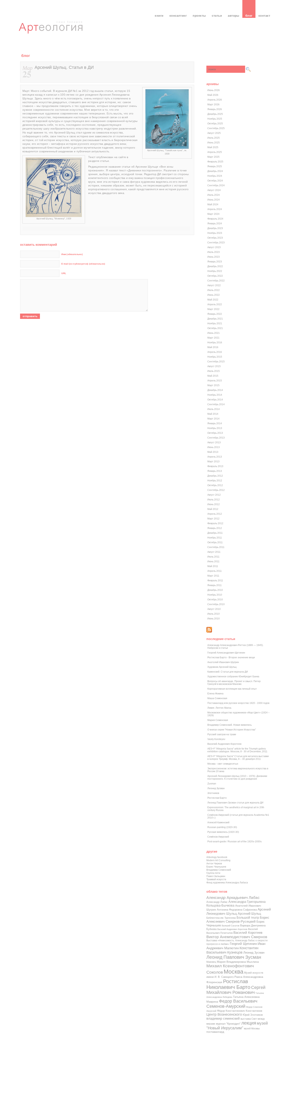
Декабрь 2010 (215, 590)
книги (159, 15)
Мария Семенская (217, 720)
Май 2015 (212, 375)
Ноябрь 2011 (214, 537)
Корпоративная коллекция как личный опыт (232, 688)
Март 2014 (213, 418)
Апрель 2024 (214, 209)
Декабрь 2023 (215, 228)
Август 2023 (214, 247)
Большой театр (248, 917)
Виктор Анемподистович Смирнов (236, 937)
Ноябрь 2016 (214, 342)
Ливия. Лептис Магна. (219, 707)
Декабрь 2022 (215, 266)
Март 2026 (213, 104)
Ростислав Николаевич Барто (228, 984)
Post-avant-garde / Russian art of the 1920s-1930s (234, 841)
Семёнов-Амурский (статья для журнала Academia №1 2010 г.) (238, 816)
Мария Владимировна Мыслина (238, 961)
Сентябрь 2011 (215, 547)
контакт (264, 15)
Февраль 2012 (215, 523)
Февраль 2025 (215, 161)
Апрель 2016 (214, 352)
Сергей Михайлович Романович (235, 990)
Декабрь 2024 (215, 171)
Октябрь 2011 (215, 542)
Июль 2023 (213, 252)
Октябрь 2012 (215, 485)
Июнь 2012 (213, 504)
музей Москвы (252, 1028)
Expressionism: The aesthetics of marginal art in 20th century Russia (235, 809)
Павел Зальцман (215, 876)
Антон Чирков (214, 863)
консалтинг (178, 15)
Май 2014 (212, 414)
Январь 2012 (214, 528)
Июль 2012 (213, 499)
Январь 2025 (214, 166)
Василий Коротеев (247, 933)
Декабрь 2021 (215, 318)
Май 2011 (212, 566)
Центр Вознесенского (224, 1014)
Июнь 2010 (213, 618)
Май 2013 (212, 452)
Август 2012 (214, 494)
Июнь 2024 (213, 199)
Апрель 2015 (214, 380)
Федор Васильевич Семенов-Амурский (231, 1004)
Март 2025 (213, 156)
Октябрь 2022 (215, 275)
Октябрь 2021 (215, 328)
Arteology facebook (216, 857)
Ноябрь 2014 (214, 394)
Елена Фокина (215, 693)
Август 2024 (214, 190)
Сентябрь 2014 (216, 404)
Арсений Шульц (249, 913)
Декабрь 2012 (215, 475)
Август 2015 (214, 366)
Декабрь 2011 (215, 533)
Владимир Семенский (218, 869)
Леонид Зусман (216, 788)
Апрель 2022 (214, 304)
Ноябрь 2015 (214, 356)
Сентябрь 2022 (216, 280)
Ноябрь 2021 (214, 323)
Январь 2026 (214, 109)
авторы (233, 15)
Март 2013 (213, 461)
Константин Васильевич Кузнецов (232, 950)
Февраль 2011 (215, 580)
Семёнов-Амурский (218, 836)
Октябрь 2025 (215, 123)
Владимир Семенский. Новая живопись (229, 725)
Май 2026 (212, 95)
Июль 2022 (213, 290)
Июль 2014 (213, 409)
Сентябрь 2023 (216, 242)
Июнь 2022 (213, 295)
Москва (233, 971)
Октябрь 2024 (215, 180)
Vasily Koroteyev (216, 739)
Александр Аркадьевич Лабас (233, 897)
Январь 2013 (214, 471)
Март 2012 (213, 518)
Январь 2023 (214, 261)
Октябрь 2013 (215, 433)
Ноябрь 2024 (214, 176)
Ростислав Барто (217, 798)
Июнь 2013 (213, 447)
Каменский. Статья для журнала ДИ (227, 671)
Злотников (213, 793)
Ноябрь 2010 (214, 594)
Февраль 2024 (215, 218)
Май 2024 (212, 204)
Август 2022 (214, 285)
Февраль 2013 (215, 466)
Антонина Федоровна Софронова (237, 909)
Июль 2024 (213, 195)
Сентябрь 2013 (216, 437)
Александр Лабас (217, 901)
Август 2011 (213, 552)
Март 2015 (213, 385)
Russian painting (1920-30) (222, 827)
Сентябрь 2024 (216, 185)
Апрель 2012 (214, 513)
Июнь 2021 (213, 333)
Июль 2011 (213, 556)
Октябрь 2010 (215, 599)
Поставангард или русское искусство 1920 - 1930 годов (238, 703)
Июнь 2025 (213, 142)
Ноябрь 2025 (214, 118)
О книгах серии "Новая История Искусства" (231, 729)
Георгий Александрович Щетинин (226, 652)
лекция (248, 1023)
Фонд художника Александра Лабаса (227, 882)
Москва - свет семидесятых (222, 763)
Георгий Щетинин (243, 944)
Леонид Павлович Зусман (233, 957)
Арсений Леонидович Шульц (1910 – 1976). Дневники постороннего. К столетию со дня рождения (237, 777)
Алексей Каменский (218, 822)
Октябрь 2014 (215, 399)
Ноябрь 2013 (214, 428)
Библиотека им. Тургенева (221, 917)
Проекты (199, 15)
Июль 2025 (213, 137)
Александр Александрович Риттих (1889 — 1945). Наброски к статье (235, 646)
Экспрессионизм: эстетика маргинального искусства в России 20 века (237, 770)
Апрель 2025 (214, 152)
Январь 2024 (214, 223)
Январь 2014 (214, 423)
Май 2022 (212, 299)
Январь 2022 (214, 314)
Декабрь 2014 (215, 390)
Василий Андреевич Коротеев (224, 744)
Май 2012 (212, 509)
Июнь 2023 (213, 256)
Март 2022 (213, 309)
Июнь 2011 (213, 561)
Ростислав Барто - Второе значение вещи (231, 657)
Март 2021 (213, 337)
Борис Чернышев (216, 866)
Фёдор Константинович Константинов (239, 1010)
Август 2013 (214, 442)
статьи (217, 15)
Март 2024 (213, 214)
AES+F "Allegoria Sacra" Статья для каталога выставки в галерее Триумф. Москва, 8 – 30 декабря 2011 (238, 757)
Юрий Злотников (253, 1014)
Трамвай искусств (216, 879)
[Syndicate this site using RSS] (209, 631)
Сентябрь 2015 (216, 361)
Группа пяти (213, 873)
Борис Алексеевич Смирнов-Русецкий (237, 919)
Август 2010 (214, 609)
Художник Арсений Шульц (222, 667)
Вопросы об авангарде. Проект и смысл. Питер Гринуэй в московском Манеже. (234, 682)
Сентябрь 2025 (216, 128)
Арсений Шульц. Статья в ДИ (64, 67)
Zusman (211, 783)
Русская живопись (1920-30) (223, 832)
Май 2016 (212, 347)
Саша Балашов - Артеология (51, 31)
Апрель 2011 (214, 571)
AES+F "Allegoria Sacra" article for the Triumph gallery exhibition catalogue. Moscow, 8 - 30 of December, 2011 (237, 750)
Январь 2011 (214, 585)
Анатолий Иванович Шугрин (223, 662)
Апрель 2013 (214, 456)
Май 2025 (212, 147)
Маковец (211, 962)
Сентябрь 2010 (216, 604)
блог (248, 15)
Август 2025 (214, 133)
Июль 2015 (213, 371)
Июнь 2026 (213, 90)
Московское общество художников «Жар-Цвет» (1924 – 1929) (238, 714)
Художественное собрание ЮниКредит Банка (233, 676)
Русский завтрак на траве (221, 734)
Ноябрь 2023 (214, 233)
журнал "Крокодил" (228, 1023)
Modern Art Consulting (218, 860)
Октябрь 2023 (215, 237)
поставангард (215, 1031)
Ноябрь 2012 (214, 480)
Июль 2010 (213, 613)
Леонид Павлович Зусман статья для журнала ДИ (235, 802)
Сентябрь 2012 (216, 490)
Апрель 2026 (214, 99)
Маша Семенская (217, 698)
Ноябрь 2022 (214, 271)
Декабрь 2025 (215, 114)
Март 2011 (213, 575)
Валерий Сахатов (230, 925)
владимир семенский (223, 1018)
